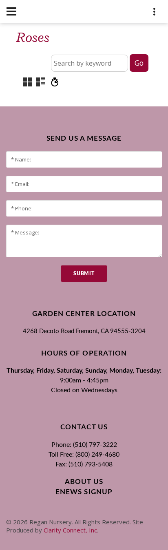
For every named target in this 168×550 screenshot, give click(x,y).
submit (83, 273)
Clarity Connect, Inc (70, 530)
